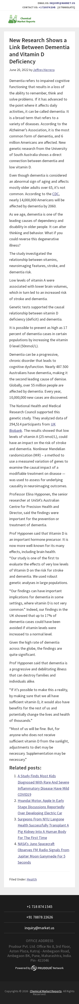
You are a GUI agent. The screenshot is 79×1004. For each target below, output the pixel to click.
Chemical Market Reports (39, 19)
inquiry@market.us (62, 3)
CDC (55, 193)
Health (32, 879)
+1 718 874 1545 (47, 7)
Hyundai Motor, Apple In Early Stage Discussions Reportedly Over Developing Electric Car (41, 806)
